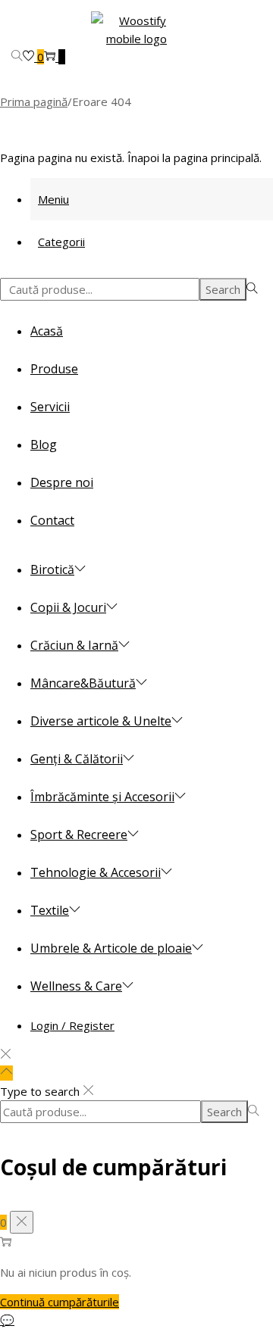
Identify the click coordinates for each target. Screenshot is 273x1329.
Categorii (61, 241)
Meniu (53, 199)
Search (223, 289)
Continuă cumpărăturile (59, 1301)
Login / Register (72, 1025)
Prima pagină (33, 101)
